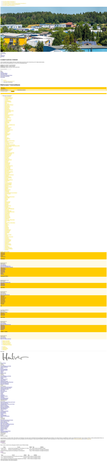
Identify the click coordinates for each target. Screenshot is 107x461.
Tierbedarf (2, 303)
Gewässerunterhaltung (4, 411)
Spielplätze (2, 397)
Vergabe (1, 414)
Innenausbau (7, 164)
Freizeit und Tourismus (7, 342)
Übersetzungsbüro (8, 234)
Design (6, 123)
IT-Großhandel (7, 167)
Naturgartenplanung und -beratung (11, 192)
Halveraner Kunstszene (4, 384)
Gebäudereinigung (8, 146)
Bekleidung (2, 283)
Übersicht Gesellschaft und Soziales (6, 420)
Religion (1, 430)
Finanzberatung (7, 133)
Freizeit (1, 393)
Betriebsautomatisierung (9, 114)
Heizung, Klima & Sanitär (9, 152)
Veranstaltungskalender (4, 389)
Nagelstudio (7, 191)
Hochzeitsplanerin (8, 154)
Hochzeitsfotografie (8, 153)
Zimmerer (6, 249)
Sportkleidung (2, 256)
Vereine (1, 394)
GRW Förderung (3, 409)
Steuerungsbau (7, 216)
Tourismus (2, 392)
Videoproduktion (8, 240)
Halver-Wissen (3, 380)
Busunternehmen (8, 117)
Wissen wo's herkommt (4, 406)
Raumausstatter (7, 201)
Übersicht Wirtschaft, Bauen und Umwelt (7, 402)
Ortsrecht (2, 371)
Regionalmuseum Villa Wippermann (6, 382)
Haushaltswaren (3, 297)
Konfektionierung (8, 176)
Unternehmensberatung (9, 236)
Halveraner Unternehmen (12, 89)
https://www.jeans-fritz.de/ (5, 294)
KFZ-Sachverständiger (9, 171)
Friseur (6, 139)
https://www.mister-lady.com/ (5, 324)
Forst (6, 136)
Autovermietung (8, 100)
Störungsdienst (7, 217)
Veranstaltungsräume (4, 399)
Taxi (5, 221)
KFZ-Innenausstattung (9, 169)
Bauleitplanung (3, 412)
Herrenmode (2, 253)
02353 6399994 (3, 323)
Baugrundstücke (3, 413)
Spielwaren (2, 302)
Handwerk (7, 147)
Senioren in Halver (3, 428)
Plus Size (2, 329)
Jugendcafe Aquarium (4, 427)
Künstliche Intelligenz (9, 179)
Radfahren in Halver (4, 396)
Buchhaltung (7, 116)
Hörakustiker (7, 156)
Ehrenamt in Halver (3, 429)
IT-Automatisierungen (9, 165)
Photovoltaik (7, 197)
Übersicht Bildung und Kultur (5, 376)
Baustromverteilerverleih (9, 110)
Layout (6, 181)
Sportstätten (2, 395)
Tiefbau (6, 223)
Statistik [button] (1, 451)
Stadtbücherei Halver (4, 381)
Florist (6, 135)
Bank (6, 102)
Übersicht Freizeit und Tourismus (6, 387)
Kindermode (2, 254)
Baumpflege (7, 107)
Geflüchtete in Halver (4, 432)
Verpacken (7, 237)
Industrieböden (7, 162)
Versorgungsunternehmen (4, 416)
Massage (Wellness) (8, 186)
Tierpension (7, 224)
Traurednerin (7, 231)
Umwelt (1, 410)
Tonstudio (6, 226)
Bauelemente (7, 105)
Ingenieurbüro (7, 163)
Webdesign (7, 242)
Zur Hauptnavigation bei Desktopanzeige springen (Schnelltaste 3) (14, 3)
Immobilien (7, 160)
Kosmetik (6, 178)
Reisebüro (6, 204)
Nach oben (2, 351)
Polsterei (6, 199)
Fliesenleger (7, 134)
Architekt (6, 99)
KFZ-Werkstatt (7, 172)
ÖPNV (1, 417)
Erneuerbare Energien (9, 129)
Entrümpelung (7, 128)
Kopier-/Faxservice (8, 177)
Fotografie (7, 137)
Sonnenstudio (7, 212)
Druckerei (6, 125)
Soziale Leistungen (3, 422)
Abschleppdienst (8, 96)
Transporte (7, 228)
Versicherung (7, 238)
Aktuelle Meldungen (4, 367)
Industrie (6, 161)
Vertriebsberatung (8, 239)
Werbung (6, 245)
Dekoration (2, 296)
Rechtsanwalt (7, 202)
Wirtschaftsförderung (4, 408)
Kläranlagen (7, 173)
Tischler (6, 225)
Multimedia (7, 190)
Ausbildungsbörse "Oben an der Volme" (7, 404)
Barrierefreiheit (5, 348)
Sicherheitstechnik (8, 210)
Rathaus (1, 368)
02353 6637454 (3, 293)
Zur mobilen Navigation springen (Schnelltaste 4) (11, 4)
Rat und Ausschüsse (4, 369)
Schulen (1, 378)
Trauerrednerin (7, 230)
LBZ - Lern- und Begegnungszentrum (7, 424)
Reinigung (7, 203)
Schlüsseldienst (7, 207)
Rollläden (6, 206)
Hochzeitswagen (8, 155)
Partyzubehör (2, 300)
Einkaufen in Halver (4, 89)
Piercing (6, 198)
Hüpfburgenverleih (8, 159)
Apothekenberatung (8, 98)
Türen (6, 233)
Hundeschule (7, 158)
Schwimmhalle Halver (4, 398)
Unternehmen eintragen (21, 89)
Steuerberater (7, 215)
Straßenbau (7, 218)
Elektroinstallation (8, 127)
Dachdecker (7, 121)
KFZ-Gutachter (7, 168)
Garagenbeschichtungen (9, 142)
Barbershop (7, 103)
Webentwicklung (8, 243)
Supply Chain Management (10, 219)
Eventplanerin (7, 130)
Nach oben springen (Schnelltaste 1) (9, 1)
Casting (6, 118)
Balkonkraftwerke (8, 101)
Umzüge (6, 235)
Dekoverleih (7, 122)
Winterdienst (7, 246)
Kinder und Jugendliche (4, 426)
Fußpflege (6, 141)
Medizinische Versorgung (4, 425)
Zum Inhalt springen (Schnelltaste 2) (9, 2)
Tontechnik (7, 227)
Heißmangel (7, 151)
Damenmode (2, 252)
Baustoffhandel (7, 109)
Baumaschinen (7, 106)
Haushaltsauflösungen (9, 148)
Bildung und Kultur (6, 341)
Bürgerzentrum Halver (4, 423)
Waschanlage (7, 241)
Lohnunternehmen (8, 183)
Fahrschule (7, 131)
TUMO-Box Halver (4, 379)
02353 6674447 (3, 337)
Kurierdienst (7, 180)
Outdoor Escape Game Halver (5, 388)
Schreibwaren (2, 301)
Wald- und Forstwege (4, 403)
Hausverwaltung (8, 150)
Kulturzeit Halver (3, 377)
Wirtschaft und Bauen (6, 343)
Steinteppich (7, 214)
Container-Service (8, 119)
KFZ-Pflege (7, 170)
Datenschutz (2, 55)
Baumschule (7, 108)
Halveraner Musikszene (4, 383)
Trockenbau (7, 232)
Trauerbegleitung (8, 229)
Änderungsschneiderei (9, 97)
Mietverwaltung (7, 189)
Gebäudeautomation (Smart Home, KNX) (12, 145)
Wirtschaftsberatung (8, 247)
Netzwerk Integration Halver (5, 431)
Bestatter (6, 113)
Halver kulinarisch (3, 391)
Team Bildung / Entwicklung (10, 222)
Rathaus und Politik (6, 340)
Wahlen (1, 372)
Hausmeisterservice (8, 149)
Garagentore (7, 143)
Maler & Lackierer (8, 184)
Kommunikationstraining (9, 174)
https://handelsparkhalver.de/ (5, 282)
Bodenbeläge (7, 115)
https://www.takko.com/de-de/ (5, 338)
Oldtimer (6, 195)
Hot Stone (6, 157)
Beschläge (7, 112)
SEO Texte (7, 209)
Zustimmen (4, 443)
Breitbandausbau (3, 415)
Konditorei (7, 175)
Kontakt (4, 346)
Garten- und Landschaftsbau (10, 144)
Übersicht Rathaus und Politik (5, 366)
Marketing (7, 185)
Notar (6, 194)
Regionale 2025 (3, 373)
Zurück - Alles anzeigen (4, 251)
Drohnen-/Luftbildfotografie (10, 124)
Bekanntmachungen (3, 370)
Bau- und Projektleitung (9, 104)
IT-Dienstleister (7, 166)
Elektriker (6, 126)
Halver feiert (2, 390)
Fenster (6, 132)
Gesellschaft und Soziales (7, 344)
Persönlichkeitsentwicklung (10, 196)
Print (6, 200)
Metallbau (6, 187)
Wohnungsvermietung (9, 248)
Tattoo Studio (7, 220)
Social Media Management (9, 211)
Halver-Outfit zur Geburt (4, 421)
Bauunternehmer (8, 111)
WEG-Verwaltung (8, 244)
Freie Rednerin (7, 138)
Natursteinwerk (7, 193)
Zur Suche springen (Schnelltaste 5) (9, 5)
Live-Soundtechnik (8, 182)
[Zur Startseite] (53, 53)
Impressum (2, 56)
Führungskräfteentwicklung (10, 140)
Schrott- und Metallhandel (9, 208)
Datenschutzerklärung (78, 438)
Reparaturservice (8, 205)
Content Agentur (8, 120)
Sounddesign (7, 213)
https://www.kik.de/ (3, 312)
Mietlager (6, 188)
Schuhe (1, 255)
